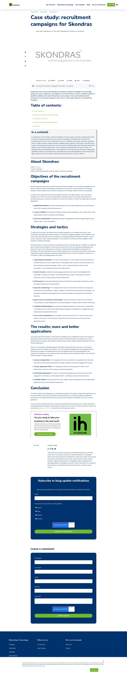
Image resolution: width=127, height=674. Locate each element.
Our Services (50, 5)
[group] (63, 86)
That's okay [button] (94, 670)
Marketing (44, 12)
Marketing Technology (65, 5)
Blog (88, 5)
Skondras (38, 167)
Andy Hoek (39, 31)
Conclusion (37, 126)
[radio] (64, 507)
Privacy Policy (41, 666)
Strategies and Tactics (40, 119)
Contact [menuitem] (68, 648)
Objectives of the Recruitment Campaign (46, 115)
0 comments (80, 31)
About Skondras (39, 111)
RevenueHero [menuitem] (13, 656)
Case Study (34, 12)
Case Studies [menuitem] (41, 648)
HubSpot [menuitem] (12, 645)
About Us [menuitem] (69, 645)
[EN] (117, 4)
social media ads (46, 408)
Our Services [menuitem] (41, 645)
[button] (33, 86)
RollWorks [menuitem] (12, 648)
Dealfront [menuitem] (12, 652)
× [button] (103, 660)
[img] (89, 86)
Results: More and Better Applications (45, 122)
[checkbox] (63, 513)
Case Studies (80, 5)
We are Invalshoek (98, 5)
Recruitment (53, 12)
